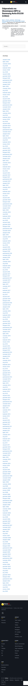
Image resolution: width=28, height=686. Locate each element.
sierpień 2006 (6, 539)
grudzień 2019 (6, 224)
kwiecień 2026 (7, 68)
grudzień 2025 (7, 76)
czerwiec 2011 (6, 434)
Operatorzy (4, 640)
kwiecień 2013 (6, 389)
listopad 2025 (6, 78)
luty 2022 (5, 171)
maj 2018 (5, 263)
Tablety (16, 624)
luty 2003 (5, 572)
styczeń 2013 (6, 395)
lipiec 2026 (6, 61)
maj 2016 (5, 313)
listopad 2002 (6, 576)
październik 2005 (7, 548)
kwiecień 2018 (6, 265)
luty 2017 (5, 294)
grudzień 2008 (7, 496)
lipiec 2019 (5, 234)
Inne (2, 661)
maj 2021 (5, 189)
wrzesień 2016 (7, 304)
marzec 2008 (6, 515)
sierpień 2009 (6, 480)
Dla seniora (17, 627)
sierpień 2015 (6, 331)
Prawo (16, 653)
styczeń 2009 (6, 494)
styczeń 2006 (6, 543)
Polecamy (3, 622)
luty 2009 (5, 492)
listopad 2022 (6, 152)
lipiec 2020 (6, 210)
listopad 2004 (6, 556)
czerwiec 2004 (7, 560)
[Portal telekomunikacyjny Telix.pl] (14, 2)
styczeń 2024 (6, 123)
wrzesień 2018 (7, 255)
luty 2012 (5, 418)
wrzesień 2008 (7, 502)
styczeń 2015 (6, 346)
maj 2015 (5, 337)
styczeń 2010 (6, 469)
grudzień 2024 (7, 101)
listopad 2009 (6, 473)
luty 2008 (5, 517)
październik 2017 (7, 278)
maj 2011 (5, 436)
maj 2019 (5, 239)
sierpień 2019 (6, 232)
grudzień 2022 (7, 150)
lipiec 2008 (6, 506)
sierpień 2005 (6, 552)
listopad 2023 (6, 127)
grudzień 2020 (7, 199)
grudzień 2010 (6, 447)
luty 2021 (5, 195)
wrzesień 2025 (7, 82)
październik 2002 (7, 579)
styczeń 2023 (6, 148)
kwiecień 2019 (6, 241)
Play (2, 646)
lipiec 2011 (5, 432)
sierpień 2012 (6, 405)
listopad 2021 (6, 177)
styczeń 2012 (6, 420)
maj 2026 (5, 65)
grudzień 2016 (6, 298)
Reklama (17, 657)
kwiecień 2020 (7, 216)
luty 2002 (5, 591)
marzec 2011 (6, 440)
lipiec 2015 (5, 333)
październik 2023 (7, 129)
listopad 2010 (6, 449)
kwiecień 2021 (6, 191)
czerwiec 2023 (7, 138)
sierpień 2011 (6, 430)
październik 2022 (7, 154)
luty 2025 (5, 96)
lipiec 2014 (5, 358)
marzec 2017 (6, 292)
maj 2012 (5, 412)
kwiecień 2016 (6, 315)
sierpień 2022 (6, 158)
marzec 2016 (6, 317)
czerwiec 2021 (6, 187)
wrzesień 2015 (7, 329)
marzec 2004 (6, 564)
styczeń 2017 (6, 296)
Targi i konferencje (19, 648)
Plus (2, 650)
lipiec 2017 (5, 284)
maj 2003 (5, 570)
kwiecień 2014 (6, 364)
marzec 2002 (6, 589)
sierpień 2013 (6, 381)
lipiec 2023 (6, 136)
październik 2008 (7, 500)
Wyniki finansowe (18, 646)
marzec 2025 (6, 94)
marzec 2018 (6, 267)
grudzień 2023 (7, 125)
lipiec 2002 (6, 583)
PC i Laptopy (18, 631)
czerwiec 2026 (7, 63)
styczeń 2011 (6, 445)
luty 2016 (5, 319)
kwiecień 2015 (6, 340)
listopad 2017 (6, 276)
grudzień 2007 (7, 521)
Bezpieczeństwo (5, 665)
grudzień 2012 (6, 397)
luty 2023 (5, 146)
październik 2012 (7, 401)
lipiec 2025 (6, 86)
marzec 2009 (6, 490)
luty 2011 (5, 443)
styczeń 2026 (6, 74)
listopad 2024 (6, 103)
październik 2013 (7, 377)
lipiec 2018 (5, 259)
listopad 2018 (6, 251)
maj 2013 (5, 387)
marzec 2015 (6, 342)
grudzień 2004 (7, 554)
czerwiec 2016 (7, 311)
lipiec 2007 (6, 531)
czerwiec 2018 (6, 261)
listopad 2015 (6, 325)
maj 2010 (5, 461)
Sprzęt (12, 20)
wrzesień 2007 (7, 527)
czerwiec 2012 (6, 410)
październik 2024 (7, 105)
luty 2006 (5, 541)
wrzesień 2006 (7, 537)
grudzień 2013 (6, 373)
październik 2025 (7, 80)
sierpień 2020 (6, 208)
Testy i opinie (18, 620)
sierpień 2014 (6, 356)
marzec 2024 (6, 119)
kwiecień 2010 (6, 463)
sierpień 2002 (6, 581)
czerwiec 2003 (7, 568)
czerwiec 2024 (7, 113)
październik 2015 (7, 327)
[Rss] (2, 613)
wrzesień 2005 (7, 550)
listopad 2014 (6, 350)
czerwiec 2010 (7, 459)
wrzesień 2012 (7, 403)
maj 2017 (5, 288)
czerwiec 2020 (7, 212)
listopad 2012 (6, 399)
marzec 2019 (6, 243)
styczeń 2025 (6, 98)
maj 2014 (5, 362)
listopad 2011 (6, 424)
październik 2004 (7, 558)
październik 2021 (7, 179)
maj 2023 (5, 140)
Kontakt (7, 680)
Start (3, 20)
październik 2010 (7, 451)
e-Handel (17, 655)
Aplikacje (3, 669)
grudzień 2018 (6, 249)
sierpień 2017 (6, 282)
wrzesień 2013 (7, 379)
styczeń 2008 (6, 519)
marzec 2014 (6, 366)
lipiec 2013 (5, 383)
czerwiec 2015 (6, 335)
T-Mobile (3, 648)
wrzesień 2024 (7, 107)
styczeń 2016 (6, 321)
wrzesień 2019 (7, 230)
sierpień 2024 (6, 109)
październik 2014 (7, 352)
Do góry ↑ (3, 684)
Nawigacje (17, 629)
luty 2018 (5, 269)
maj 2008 (5, 511)
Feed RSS (3, 682)
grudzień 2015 (6, 323)
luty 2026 (5, 72)
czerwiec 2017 (6, 286)
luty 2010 (5, 467)
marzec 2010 (6, 465)
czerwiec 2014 (7, 360)
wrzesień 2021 (7, 181)
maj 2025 (5, 90)
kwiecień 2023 (7, 142)
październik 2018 (7, 253)
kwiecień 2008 (7, 513)
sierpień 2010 (6, 455)
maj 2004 (5, 562)
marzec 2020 (6, 218)
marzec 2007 (6, 535)
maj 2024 (5, 115)
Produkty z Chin (18, 636)
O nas (2, 680)
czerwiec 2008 (7, 508)
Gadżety (17, 634)
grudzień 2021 (6, 175)
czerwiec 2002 (7, 585)
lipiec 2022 (6, 160)
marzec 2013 (6, 391)
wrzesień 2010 (7, 453)
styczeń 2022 (6, 173)
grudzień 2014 (6, 348)
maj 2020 (5, 214)
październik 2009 (7, 476)
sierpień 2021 (6, 183)
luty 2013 (5, 393)
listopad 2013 (6, 375)
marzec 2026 (6, 70)
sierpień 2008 (6, 504)
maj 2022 (5, 164)
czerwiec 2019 (7, 237)
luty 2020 (5, 220)
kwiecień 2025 (7, 92)
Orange (3, 643)
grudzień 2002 (7, 574)
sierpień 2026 (6, 59)
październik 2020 (7, 204)
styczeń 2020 (6, 222)
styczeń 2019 (6, 247)
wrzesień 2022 (7, 156)
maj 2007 (5, 533)
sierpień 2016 (6, 307)
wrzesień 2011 (6, 428)
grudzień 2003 (7, 566)
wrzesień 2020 (7, 206)
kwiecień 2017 (6, 290)
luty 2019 (5, 245)
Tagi (21, 680)
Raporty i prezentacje (19, 643)
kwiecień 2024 (7, 117)
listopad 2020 (6, 201)
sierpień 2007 (6, 529)
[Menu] (2, 1)
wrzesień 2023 (7, 131)
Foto (2, 671)
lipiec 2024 (6, 111)
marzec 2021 (6, 193)
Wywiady (17, 650)
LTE (2, 655)
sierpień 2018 (6, 257)
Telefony (17, 622)
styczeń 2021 (6, 197)
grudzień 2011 (6, 422)
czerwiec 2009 (7, 484)
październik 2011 (7, 426)
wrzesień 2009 (7, 478)
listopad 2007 (6, 523)
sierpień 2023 (6, 133)
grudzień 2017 (6, 274)
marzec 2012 (6, 416)
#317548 (23, 26)
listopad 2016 (6, 300)
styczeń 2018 (6, 272)
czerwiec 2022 (7, 162)
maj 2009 (5, 486)
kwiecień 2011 (6, 438)
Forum (7, 20)
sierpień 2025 (6, 84)
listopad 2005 (6, 546)
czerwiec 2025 (7, 88)
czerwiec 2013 (7, 385)
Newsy (3, 617)
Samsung (17, 20)
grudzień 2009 (7, 471)
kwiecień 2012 (6, 414)
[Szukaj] (25, 1)
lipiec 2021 (5, 185)
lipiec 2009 (6, 482)
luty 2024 (5, 121)
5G (2, 653)
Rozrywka (3, 667)
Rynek (16, 640)
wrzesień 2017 (7, 280)
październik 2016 (7, 302)
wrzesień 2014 (7, 354)
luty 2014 (5, 368)
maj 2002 (5, 587)
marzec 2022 (6, 168)
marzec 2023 (6, 144)
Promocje (3, 620)
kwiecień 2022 (7, 166)
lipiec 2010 (5, 457)
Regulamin (17, 680)
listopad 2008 (6, 498)
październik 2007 (7, 525)
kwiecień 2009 (7, 488)
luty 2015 (5, 344)
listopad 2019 (6, 226)
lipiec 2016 (5, 309)
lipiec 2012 (5, 407)
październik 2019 (7, 228)
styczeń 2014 (6, 370)
